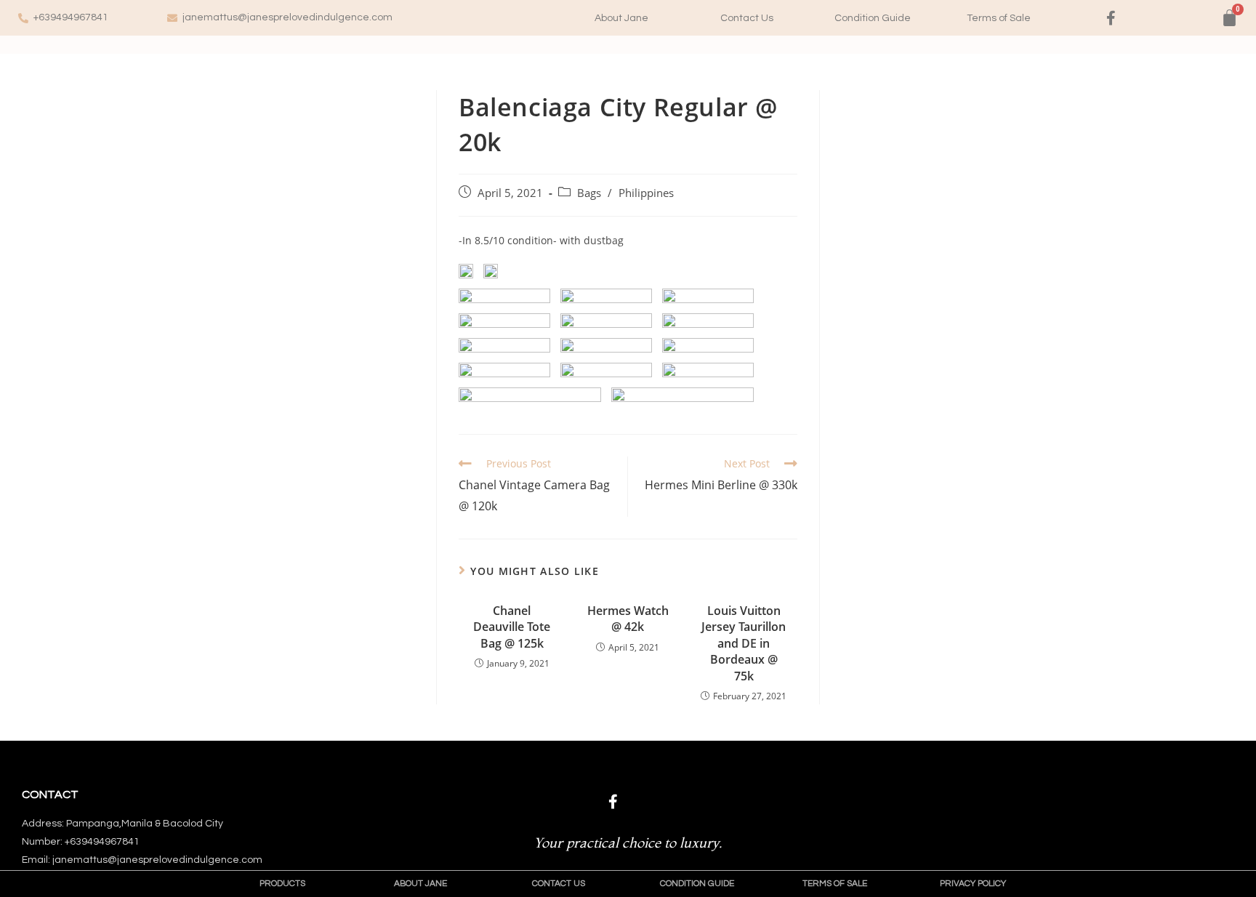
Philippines (646, 193)
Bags (589, 193)
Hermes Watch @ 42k (628, 619)
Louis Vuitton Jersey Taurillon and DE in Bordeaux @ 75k (743, 643)
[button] (621, 18)
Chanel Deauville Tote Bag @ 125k (511, 627)
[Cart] (1229, 18)
